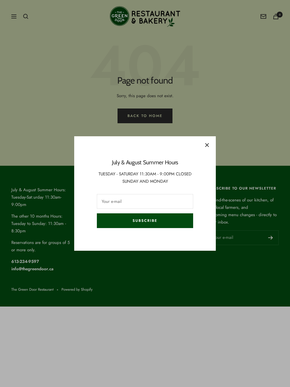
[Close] (207, 145)
